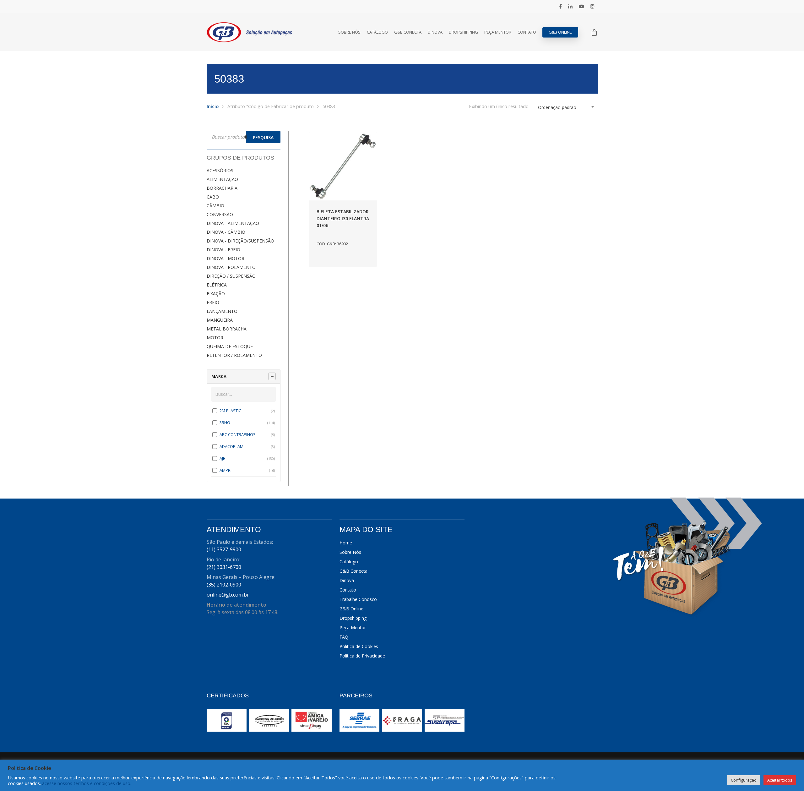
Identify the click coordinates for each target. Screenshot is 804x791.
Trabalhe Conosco (358, 599)
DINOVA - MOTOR (225, 258)
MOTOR (215, 338)
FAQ (344, 637)
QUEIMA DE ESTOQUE (230, 346)
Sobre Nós (349, 32)
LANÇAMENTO (222, 311)
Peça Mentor (497, 32)
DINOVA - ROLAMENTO (231, 267)
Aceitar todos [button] (779, 780)
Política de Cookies (359, 646)
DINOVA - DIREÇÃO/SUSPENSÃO (240, 241)
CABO (213, 197)
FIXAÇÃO (216, 294)
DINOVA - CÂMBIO (226, 232)
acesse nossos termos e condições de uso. (86, 783)
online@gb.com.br (228, 594)
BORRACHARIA (222, 188)
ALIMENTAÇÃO (222, 179)
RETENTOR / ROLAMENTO (234, 355)
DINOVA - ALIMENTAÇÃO (233, 223)
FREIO (213, 302)
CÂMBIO (215, 206)
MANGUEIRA (220, 320)
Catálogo (377, 32)
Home (346, 543)
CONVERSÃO (220, 214)
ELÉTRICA (217, 285)
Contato (527, 32)
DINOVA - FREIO (223, 250)
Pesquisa (263, 137)
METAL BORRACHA (227, 329)
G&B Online (560, 32)
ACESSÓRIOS (220, 170)
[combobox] (566, 107)
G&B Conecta (407, 32)
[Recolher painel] (272, 376)
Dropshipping (463, 32)
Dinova (435, 32)
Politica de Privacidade (362, 656)
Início (213, 106)
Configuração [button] (744, 780)
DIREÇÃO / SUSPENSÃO (231, 276)
